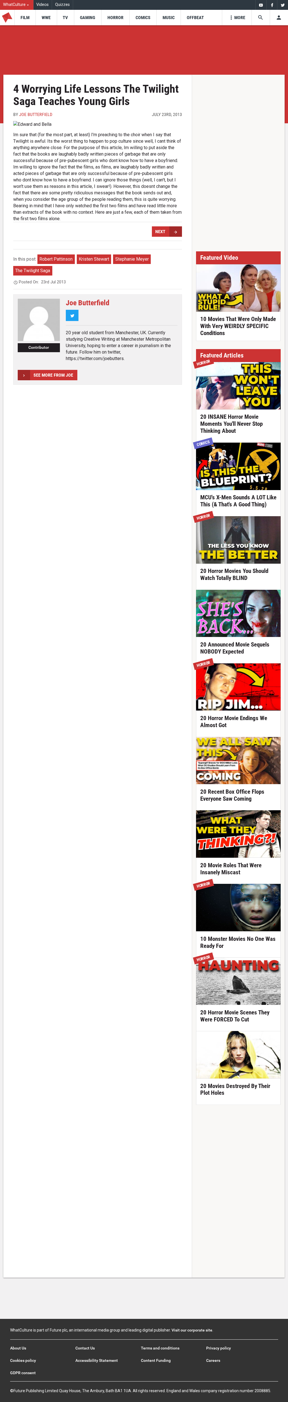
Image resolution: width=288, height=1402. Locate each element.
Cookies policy (23, 1360)
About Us (18, 1348)
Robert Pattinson (56, 259)
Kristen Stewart (94, 259)
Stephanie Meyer (132, 259)
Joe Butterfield (35, 114)
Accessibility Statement (96, 1360)
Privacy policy (218, 1348)
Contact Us (85, 1348)
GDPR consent (23, 1373)
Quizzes (62, 4)
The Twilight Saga (32, 270)
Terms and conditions (160, 1348)
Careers (213, 1360)
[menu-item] (24, 17)
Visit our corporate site (192, 1330)
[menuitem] (16, 5)
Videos (42, 4)
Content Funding (156, 1360)
